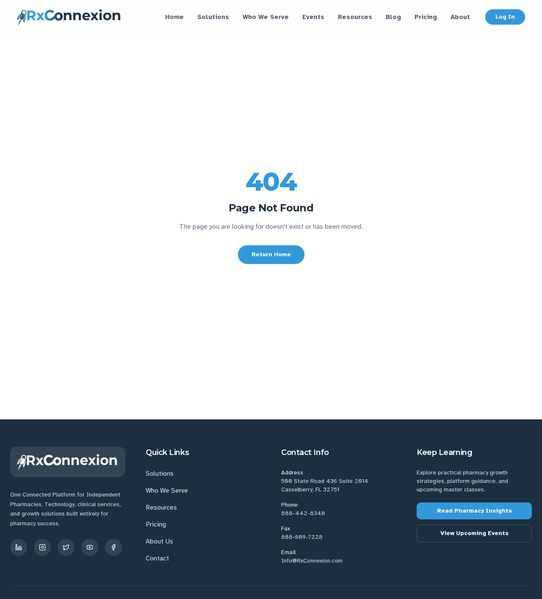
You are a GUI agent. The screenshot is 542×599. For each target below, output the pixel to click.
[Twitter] (66, 547)
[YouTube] (89, 547)
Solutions (213, 17)
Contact (157, 558)
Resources (355, 17)
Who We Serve (266, 17)
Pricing (426, 17)
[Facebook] (113, 547)
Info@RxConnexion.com (312, 560)
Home (174, 17)
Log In (505, 16)
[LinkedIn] (18, 547)
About (460, 17)
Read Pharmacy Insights (474, 510)
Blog (393, 17)
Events (313, 17)
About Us (159, 541)
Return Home (271, 254)
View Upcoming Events (474, 533)
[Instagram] (42, 547)
